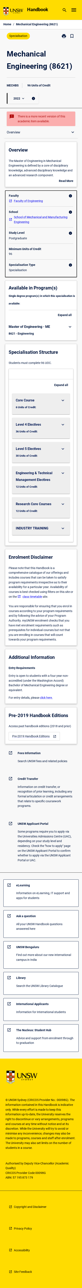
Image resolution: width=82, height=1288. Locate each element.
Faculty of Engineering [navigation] (28, 201)
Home (7, 24)
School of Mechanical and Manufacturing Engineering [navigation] (40, 219)
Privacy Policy (23, 1228)
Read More (66, 181)
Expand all (65, 315)
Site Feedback (23, 1271)
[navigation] (34, 736)
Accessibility (22, 1250)
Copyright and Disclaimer (30, 1207)
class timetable (32, 596)
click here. (46, 697)
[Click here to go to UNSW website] (13, 12)
